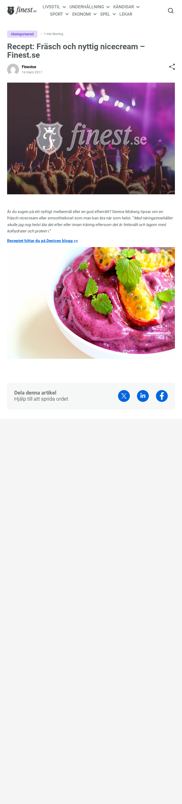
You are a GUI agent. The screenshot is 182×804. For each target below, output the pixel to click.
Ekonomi (81, 14)
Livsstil (51, 6)
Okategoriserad (22, 34)
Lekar (125, 14)
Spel (105, 14)
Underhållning (86, 6)
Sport (56, 14)
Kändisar (123, 6)
